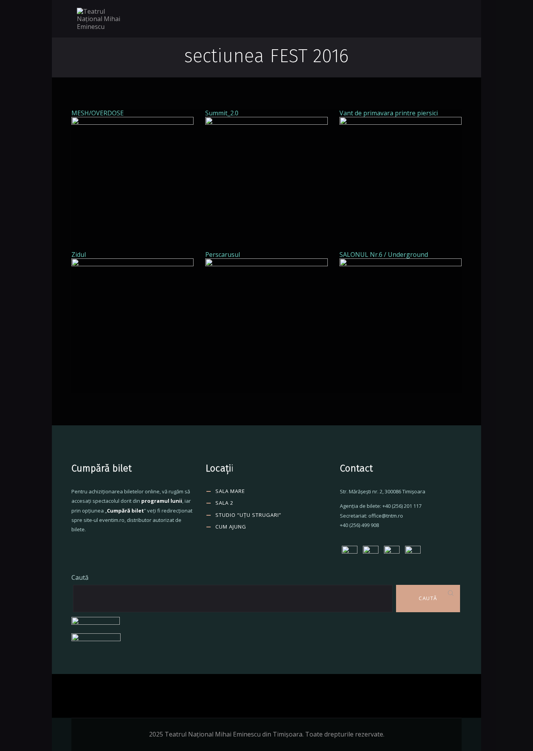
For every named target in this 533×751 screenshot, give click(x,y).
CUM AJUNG (230, 526)
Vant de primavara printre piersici (388, 113)
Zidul (78, 254)
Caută (80, 577)
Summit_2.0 (221, 113)
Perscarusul (222, 254)
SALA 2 (224, 502)
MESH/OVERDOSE (97, 113)
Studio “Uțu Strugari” (248, 514)
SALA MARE (230, 491)
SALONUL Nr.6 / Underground (383, 254)
